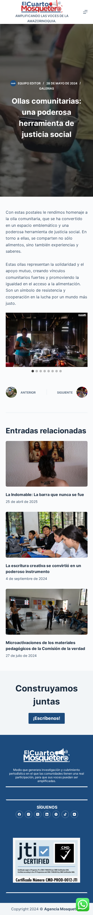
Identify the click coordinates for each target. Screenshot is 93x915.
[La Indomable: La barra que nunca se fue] (47, 464)
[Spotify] (56, 814)
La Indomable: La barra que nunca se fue (45, 494)
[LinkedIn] (47, 814)
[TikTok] (65, 814)
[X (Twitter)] (37, 814)
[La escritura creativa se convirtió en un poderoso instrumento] (47, 535)
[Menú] (85, 12)
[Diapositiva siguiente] (84, 340)
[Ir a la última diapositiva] (10, 340)
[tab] (32, 371)
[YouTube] (74, 814)
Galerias (46, 88)
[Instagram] (28, 814)
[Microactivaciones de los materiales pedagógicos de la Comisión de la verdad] (47, 612)
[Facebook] (19, 814)
